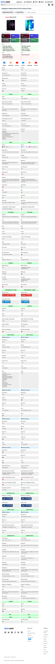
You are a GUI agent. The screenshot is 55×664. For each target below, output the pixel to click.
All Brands (46, 634)
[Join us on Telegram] (12, 632)
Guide (36, 2)
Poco (45, 649)
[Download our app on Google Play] (18, 632)
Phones (42, 2)
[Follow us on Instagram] (15, 632)
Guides (29, 635)
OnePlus (46, 643)
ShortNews (50, 2)
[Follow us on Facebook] (5, 632)
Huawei (45, 641)
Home (29, 631)
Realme (45, 647)
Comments (10, 65)
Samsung (46, 651)
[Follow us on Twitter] (8, 632)
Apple (45, 639)
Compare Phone (31, 633)
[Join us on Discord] (21, 632)
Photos (4, 65)
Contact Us (13, 657)
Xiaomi (45, 653)
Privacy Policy (7, 657)
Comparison (28, 2)
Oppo (45, 645)
